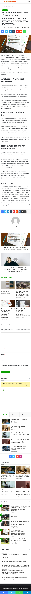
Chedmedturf (9, 6)
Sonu (5, 27)
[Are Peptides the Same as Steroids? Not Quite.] (6, 428)
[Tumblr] (11, 211)
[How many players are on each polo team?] (5, 517)
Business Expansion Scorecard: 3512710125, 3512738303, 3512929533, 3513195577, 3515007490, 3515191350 (22, 292)
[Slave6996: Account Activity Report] (8, 285)
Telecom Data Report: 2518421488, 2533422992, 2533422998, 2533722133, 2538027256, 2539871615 (23, 312)
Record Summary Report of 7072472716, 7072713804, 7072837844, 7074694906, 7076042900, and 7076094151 (8, 313)
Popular (14, 415)
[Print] (25, 211)
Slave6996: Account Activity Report (6, 290)
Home (4, 6)
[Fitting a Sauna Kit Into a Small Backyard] (6, 421)
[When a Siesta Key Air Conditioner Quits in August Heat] (6, 435)
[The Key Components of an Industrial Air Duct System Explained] (6, 448)
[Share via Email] (22, 211)
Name (3, 348)
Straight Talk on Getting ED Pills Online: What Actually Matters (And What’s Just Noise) (20, 441)
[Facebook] (2, 211)
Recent (5, 415)
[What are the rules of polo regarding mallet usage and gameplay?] (5, 541)
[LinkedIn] (8, 211)
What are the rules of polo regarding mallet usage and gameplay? (18, 540)
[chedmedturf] (10, 1)
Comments (25, 415)
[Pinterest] (14, 211)
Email (3, 354)
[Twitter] (5, 211)
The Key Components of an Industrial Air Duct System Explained (18, 448)
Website (3, 360)
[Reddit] (17, 211)
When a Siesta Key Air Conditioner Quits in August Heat (7, 491)
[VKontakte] (20, 211)
